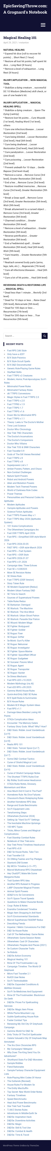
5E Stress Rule (14, 576)
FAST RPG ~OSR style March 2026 (24, 547)
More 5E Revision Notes (19, 572)
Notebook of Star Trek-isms (20, 841)
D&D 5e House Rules (17, 930)
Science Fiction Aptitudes (19, 511)
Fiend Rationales (15, 1067)
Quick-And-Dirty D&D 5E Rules (22, 694)
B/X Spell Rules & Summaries (22, 698)
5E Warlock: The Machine (20, 608)
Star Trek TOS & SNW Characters (23, 447)
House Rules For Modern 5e (21, 1084)
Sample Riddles (15, 1063)
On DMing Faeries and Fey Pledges (24, 859)
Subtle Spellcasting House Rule (22, 1016)
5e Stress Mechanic (17, 676)
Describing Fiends (16, 923)
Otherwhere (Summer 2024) (21, 816)
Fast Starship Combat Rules (21, 837)
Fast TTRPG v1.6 (15, 411)
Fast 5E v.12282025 (17, 569)
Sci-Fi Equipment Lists (18, 809)
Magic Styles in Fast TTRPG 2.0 (23, 397)
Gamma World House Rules (21, 690)
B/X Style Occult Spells (18, 361)
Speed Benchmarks (16, 1099)
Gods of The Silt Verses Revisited (23, 454)
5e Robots (12, 952)
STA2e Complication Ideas (20, 719)
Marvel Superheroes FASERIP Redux (25, 920)
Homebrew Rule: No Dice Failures (23, 794)
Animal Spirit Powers (17, 891)
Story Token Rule (15, 583)
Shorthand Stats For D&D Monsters (24, 1059)
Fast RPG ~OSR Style (18, 554)
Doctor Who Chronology (19, 429)
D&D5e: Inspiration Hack (19, 1117)
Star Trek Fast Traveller (18, 1106)
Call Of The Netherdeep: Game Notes (25, 934)
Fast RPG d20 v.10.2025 (19, 680)
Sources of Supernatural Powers (23, 597)
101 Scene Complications (20, 526)
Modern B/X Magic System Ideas (23, 705)
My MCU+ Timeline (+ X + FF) (22, 866)
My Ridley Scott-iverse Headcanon (24, 780)
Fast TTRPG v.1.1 (16, 418)
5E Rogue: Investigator (18, 647)
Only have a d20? (16, 354)
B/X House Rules (15, 701)
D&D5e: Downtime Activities (21, 1120)
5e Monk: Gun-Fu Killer (18, 640)
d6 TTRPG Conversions (18, 393)
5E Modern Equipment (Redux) (22, 587)
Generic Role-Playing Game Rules (23, 368)
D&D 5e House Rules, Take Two (23, 852)
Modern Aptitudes (16, 504)
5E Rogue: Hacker (16, 672)
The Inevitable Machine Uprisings (23, 823)
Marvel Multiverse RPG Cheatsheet (24, 869)
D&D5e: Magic (14, 1124)
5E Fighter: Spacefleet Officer (21, 655)
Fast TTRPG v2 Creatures (19, 375)
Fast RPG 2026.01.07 (17, 558)
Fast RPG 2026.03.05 (17, 544)
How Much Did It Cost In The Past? (24, 791)
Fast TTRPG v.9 (15, 458)
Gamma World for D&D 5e (20, 1031)
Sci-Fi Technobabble (17, 980)
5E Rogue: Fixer (15, 633)
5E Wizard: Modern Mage (19, 622)
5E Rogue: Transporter (18, 669)
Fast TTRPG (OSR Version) (20, 579)
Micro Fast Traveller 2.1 (19, 973)
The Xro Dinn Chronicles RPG (21, 1045)
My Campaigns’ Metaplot (19, 1049)
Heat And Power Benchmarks (21, 1102)
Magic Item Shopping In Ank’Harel (24, 912)
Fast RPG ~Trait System (19, 551)
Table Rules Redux (16, 601)
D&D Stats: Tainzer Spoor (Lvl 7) (23, 748)
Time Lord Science (16, 425)
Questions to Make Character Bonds (25, 902)
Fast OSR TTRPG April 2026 (21, 533)
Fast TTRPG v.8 (15, 461)
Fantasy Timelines (16, 1095)
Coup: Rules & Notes (17, 905)
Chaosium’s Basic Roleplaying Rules (25, 798)
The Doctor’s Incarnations (20, 436)
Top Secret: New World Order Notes (24, 1092)
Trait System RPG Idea (18, 880)
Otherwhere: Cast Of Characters (23, 941)
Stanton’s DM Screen (17, 862)
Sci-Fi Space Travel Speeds (20, 898)
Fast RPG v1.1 (14, 708)
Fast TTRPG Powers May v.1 (21, 515)
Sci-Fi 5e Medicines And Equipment (24, 991)
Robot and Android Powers (20, 479)
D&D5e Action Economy (19, 955)
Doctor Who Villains (17, 443)
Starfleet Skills (14, 372)
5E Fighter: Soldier (16, 630)
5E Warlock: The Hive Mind (20, 612)
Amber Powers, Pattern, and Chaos (24, 468)
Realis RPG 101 (15, 744)
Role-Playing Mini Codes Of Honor (24, 1077)
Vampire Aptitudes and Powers (22, 508)
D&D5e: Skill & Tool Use (19, 1127)
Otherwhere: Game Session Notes (24, 937)
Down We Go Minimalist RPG (21, 415)
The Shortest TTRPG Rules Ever (23, 776)
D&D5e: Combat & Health (19, 1131)
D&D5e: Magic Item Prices (20, 1009)
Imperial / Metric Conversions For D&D (26, 927)
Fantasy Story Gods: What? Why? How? (27, 726)
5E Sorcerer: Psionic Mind (20, 662)
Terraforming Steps (16, 812)
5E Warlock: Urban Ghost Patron (23, 615)
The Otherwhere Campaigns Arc (23, 529)
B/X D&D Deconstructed (19, 365)
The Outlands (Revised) (19, 1081)
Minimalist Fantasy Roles (20, 390)
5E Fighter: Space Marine (19, 651)
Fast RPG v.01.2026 (17, 562)
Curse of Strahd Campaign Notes (23, 773)
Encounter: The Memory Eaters (22, 723)
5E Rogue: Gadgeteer (17, 658)
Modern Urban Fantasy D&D (21, 590)
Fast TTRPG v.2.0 (16, 400)
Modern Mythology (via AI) (20, 683)
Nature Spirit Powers (17, 476)
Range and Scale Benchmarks (22, 805)
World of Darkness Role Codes (22, 490)
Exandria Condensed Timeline (22, 909)
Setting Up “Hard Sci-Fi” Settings (23, 819)
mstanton (24, 42)
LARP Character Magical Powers (23, 887)
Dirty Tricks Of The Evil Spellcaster (24, 1034)
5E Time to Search (16, 594)
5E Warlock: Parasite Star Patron (23, 619)
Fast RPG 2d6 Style (16, 350)
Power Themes (14, 494)
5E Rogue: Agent (15, 665)
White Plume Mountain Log (20, 1013)
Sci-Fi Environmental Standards (23, 916)
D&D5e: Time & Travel (18, 1135)
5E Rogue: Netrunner (17, 644)
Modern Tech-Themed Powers (22, 486)
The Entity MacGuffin (17, 1088)
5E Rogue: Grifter (15, 637)
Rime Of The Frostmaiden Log (22, 963)
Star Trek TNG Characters (20, 433)
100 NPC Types (15, 827)
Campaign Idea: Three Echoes (22, 565)
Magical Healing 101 (17, 959)
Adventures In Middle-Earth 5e (22, 1113)
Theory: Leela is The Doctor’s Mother (25, 422)
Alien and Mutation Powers (20, 483)
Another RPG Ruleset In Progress (23, 884)
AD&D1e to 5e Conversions (20, 895)
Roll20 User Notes (16, 977)
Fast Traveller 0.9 (15, 451)
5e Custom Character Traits (20, 948)
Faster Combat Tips (17, 1020)
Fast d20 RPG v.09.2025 (19, 687)
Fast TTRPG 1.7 (15, 407)
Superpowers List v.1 (17, 465)
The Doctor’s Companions (20, 440)
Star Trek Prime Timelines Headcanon (26, 844)
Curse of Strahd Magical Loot (22, 762)
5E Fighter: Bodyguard (18, 626)
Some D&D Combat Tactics (20, 759)
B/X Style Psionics (16, 357)
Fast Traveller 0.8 (15, 855)
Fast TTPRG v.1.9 (16, 404)
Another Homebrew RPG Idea (21, 801)
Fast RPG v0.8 (14, 848)
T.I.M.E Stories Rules (17, 1109)
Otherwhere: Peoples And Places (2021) (27, 945)
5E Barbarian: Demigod (18, 604)
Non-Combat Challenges (19, 472)
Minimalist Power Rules (19, 386)
